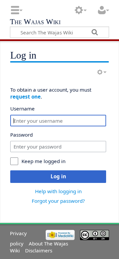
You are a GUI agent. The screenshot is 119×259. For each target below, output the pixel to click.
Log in (58, 176)
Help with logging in (58, 191)
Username (22, 108)
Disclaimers (38, 250)
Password (21, 134)
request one (25, 96)
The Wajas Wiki (35, 22)
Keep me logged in (43, 161)
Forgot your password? (58, 200)
